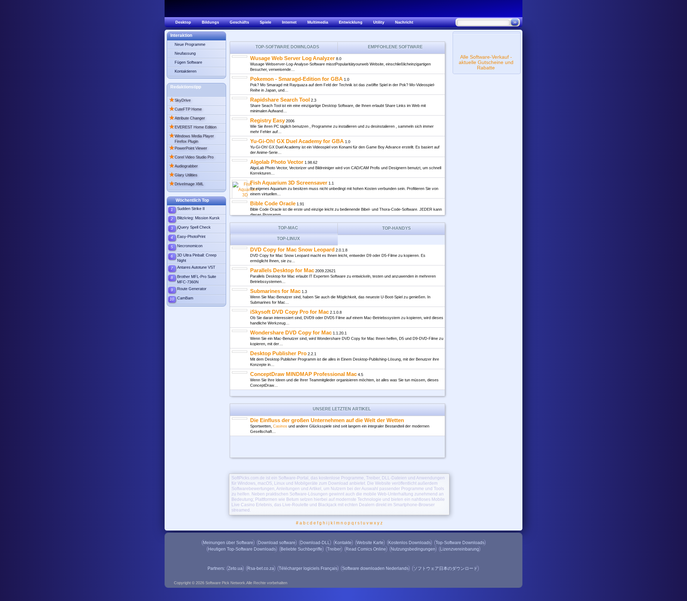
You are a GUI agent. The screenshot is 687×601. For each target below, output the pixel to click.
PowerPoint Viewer (188, 148)
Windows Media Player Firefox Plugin (191, 138)
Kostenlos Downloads (409, 542)
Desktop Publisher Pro (278, 353)
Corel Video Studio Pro (191, 157)
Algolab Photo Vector (276, 162)
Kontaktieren (185, 71)
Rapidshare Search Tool (280, 100)
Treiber (334, 549)
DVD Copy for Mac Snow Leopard (292, 249)
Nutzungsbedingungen (413, 549)
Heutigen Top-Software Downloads (242, 549)
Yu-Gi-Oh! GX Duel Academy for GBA (297, 141)
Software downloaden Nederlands (375, 568)
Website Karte (370, 542)
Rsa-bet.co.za (260, 568)
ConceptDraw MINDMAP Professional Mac (303, 374)
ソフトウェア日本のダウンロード (445, 568)
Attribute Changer (187, 118)
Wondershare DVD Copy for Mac (291, 332)
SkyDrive (180, 100)
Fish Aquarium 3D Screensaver (288, 183)
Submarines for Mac (275, 291)
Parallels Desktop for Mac (282, 270)
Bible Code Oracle (273, 203)
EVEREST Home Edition (192, 127)
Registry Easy (267, 120)
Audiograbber (183, 166)
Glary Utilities (183, 175)
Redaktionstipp (185, 86)
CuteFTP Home (185, 109)
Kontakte (343, 542)
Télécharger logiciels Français (308, 568)
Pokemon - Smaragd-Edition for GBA (296, 79)
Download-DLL (315, 542)
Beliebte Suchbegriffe (301, 549)
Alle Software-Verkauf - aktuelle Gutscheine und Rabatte (486, 62)
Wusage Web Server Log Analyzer (292, 58)
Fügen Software (188, 62)
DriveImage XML (186, 184)
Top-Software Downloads (459, 542)
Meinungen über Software (228, 542)
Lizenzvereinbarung (459, 549)
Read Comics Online (366, 549)
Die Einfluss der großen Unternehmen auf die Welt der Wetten (327, 420)
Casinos (280, 426)
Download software (277, 542)
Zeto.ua (235, 568)
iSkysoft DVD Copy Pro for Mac (289, 312)
